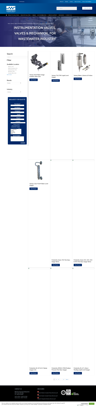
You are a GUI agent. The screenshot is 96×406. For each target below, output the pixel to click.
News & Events (78, 1)
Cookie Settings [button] (85, 403)
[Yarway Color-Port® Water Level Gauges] (39, 170)
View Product (34, 79)
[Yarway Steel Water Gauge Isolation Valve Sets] (39, 61)
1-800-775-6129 (23, 397)
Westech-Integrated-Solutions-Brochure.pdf (47, 398)
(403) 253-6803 (20, 394)
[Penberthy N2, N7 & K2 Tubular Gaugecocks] (39, 316)
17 (63, 379)
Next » (67, 379)
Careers (71, 1)
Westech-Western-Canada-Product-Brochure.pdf (48, 392)
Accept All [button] (92, 403)
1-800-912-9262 (24, 396)
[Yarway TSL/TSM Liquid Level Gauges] (61, 62)
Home (9, 23)
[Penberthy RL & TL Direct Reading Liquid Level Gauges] (83, 316)
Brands (66, 1)
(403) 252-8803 (20, 393)
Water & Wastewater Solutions (20, 23)
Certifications (21, 1)
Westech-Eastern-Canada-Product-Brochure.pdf (47, 395)
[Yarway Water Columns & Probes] (83, 62)
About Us (61, 1)
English (81, 405)
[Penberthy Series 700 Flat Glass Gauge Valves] (61, 208)
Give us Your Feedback (86, 1)
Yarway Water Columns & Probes (83, 75)
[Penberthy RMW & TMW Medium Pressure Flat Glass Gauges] (61, 316)
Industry (12, 23)
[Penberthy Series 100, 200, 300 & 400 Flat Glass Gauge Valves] (83, 208)
